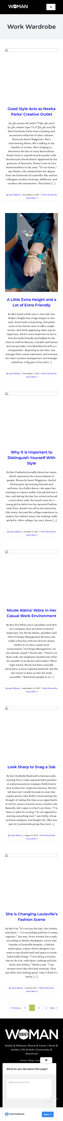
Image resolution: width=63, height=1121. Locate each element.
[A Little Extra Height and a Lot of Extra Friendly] (31, 252)
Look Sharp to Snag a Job (31, 767)
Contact (39, 1060)
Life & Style (27, 1049)
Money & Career (37, 1045)
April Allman (14, 194)
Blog (31, 1060)
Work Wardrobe (49, 194)
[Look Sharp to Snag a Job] (31, 733)
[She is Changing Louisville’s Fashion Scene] (31, 880)
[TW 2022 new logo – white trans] (18, 5)
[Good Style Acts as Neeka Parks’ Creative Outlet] (31, 74)
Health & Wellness (15, 1045)
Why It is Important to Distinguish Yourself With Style (31, 457)
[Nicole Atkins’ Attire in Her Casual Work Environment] (31, 576)
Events (23, 1060)
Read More (31, 198)
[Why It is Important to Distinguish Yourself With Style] (31, 418)
